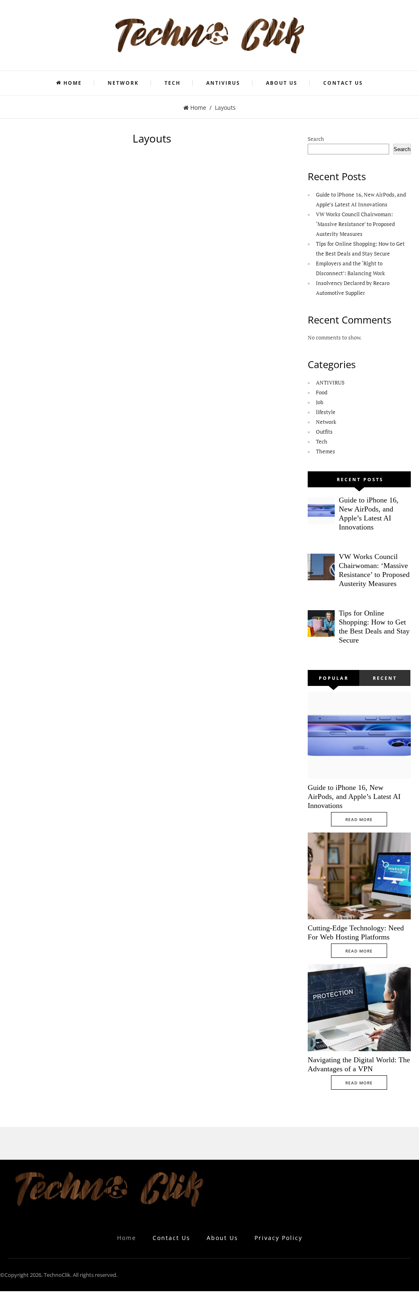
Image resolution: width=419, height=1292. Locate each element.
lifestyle (326, 412)
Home (72, 82)
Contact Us (343, 82)
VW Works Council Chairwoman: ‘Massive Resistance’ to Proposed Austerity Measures (355, 224)
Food (321, 392)
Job (319, 402)
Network (123, 82)
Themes (325, 451)
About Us (281, 82)
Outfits (324, 431)
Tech (172, 82)
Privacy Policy (278, 1238)
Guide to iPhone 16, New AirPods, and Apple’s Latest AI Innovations (354, 796)
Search (316, 139)
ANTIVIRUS (223, 82)
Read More (359, 819)
